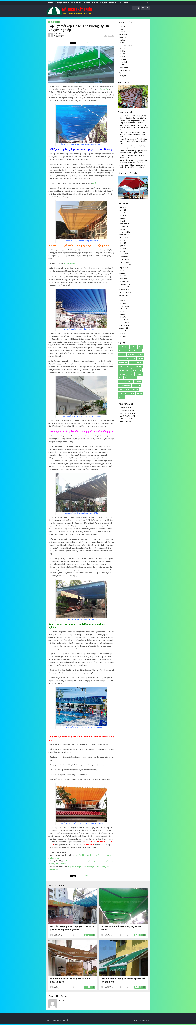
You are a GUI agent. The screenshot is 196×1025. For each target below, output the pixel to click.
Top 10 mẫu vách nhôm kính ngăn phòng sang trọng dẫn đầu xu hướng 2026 (133, 161)
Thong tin (136, 385)
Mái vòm (122, 54)
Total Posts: (123, 421)
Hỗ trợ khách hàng (125, 45)
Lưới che (122, 48)
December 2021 (124, 320)
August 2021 (123, 328)
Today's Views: (124, 408)
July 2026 (122, 210)
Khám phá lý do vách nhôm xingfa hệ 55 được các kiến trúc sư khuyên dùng (133, 147)
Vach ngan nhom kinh (126, 393)
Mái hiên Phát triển (62, 1020)
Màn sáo (95, 3)
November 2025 (124, 232)
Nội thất (122, 65)
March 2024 (123, 276)
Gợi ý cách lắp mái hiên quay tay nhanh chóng (121, 928)
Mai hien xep (137, 370)
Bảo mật (66, 3)
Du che (140, 358)
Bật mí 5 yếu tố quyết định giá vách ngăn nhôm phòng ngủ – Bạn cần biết (133, 152)
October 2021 (124, 325)
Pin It (86, 42)
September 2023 (125, 292)
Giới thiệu (58, 3)
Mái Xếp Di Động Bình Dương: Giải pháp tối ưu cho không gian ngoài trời (72, 928)
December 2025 (124, 229)
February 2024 (124, 279)
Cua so (121, 358)
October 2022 (124, 309)
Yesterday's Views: (125, 410)
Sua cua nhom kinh (125, 382)
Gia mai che (123, 362)
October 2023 (124, 290)
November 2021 (124, 322)
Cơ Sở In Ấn (123, 34)
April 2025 (122, 246)
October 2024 (124, 262)
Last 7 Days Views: (125, 413)
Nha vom (139, 374)
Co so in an (122, 351)
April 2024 (122, 273)
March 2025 (123, 248)
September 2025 (125, 235)
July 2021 (122, 331)
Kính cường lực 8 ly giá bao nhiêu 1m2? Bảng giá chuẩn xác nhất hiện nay (132, 122)
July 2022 (122, 311)
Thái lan (135, 389)
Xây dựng (103, 3)
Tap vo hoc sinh (124, 385)
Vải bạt (121, 73)
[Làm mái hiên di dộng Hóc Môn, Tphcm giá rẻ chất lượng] (123, 958)
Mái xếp (62, 35)
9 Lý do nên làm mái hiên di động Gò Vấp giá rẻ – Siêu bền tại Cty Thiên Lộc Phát (133, 117)
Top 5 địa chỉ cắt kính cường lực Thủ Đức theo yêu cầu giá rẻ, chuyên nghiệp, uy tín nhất (133, 127)
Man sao (130, 374)
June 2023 (122, 301)
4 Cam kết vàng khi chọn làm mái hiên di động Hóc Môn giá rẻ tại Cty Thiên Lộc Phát (133, 141)
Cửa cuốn (122, 37)
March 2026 (123, 221)
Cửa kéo (122, 40)
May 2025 (122, 243)
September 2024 (125, 265)
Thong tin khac (124, 389)
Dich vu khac (130, 358)
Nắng (120, 378)
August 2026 (123, 207)
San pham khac (130, 378)
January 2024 (124, 281)
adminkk (57, 934)
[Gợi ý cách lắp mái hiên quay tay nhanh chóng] (123, 906)
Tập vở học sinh (124, 70)
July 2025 (122, 240)
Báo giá (111, 3)
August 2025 (123, 237)
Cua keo (131, 355)
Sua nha (138, 382)
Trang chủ (50, 3)
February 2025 (124, 251)
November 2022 (124, 306)
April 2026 (122, 218)
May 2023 (122, 303)
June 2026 (122, 213)
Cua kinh (139, 355)
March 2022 (123, 317)
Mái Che (52, 22)
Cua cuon (122, 355)
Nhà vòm (122, 59)
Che (140, 347)
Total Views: (123, 419)
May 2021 (122, 336)
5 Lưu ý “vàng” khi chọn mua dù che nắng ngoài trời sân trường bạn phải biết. (133, 166)
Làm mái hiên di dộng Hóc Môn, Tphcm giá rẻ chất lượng (123, 980)
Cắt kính (122, 32)
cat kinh (133, 347)
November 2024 (124, 259)
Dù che (121, 43)
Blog (121, 29)
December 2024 (124, 257)
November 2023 (124, 287)
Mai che (127, 366)
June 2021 (122, 333)
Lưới (120, 366)
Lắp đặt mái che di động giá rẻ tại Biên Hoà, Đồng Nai (70, 980)
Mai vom (122, 374)
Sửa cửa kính (123, 67)
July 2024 (122, 270)
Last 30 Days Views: (126, 416)
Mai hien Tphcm (124, 370)
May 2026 (122, 215)
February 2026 (124, 224)
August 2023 (123, 295)
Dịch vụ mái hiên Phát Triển (80, 3)
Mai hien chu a (137, 366)
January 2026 (124, 226)
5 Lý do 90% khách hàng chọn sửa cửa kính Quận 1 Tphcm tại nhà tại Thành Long (132, 134)
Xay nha (121, 397)
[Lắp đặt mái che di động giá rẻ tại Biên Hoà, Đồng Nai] (72, 958)
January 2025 (124, 254)
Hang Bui (58, 33)
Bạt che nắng (123, 347)
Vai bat (139, 393)
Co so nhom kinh (135, 351)
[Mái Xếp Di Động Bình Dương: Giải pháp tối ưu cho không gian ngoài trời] (72, 906)
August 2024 (123, 268)
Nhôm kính (123, 62)
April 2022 (122, 314)
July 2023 (122, 298)
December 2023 (124, 284)
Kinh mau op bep (136, 362)
